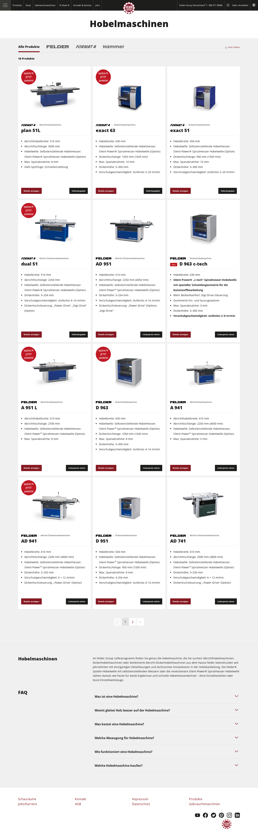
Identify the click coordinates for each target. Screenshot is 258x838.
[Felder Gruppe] (129, 9)
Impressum (140, 799)
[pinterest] (221, 816)
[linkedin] (237, 816)
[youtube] (197, 816)
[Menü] (5, 5)
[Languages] (254, 5)
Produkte (195, 799)
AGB (78, 804)
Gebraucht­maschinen (204, 804)
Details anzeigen (31, 191)
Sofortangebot (78, 191)
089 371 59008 (215, 5)
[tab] (29, 48)
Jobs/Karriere (27, 804)
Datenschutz (141, 804)
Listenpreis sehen (151, 334)
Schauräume (27, 799)
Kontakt (80, 799)
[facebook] (205, 816)
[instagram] (229, 816)
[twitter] (213, 816)
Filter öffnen (234, 47)
